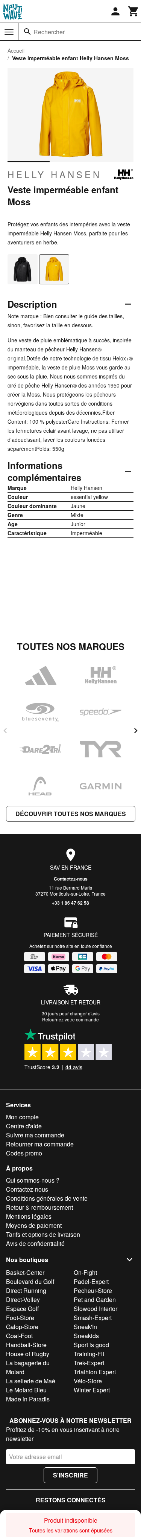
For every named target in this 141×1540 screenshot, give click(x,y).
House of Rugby (27, 1353)
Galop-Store (22, 1326)
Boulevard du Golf (30, 1281)
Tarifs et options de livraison (43, 1234)
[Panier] (133, 11)
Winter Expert (92, 1390)
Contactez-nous (71, 879)
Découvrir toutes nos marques (70, 813)
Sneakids (86, 1335)
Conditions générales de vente (47, 1198)
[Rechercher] (27, 31)
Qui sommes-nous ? (32, 1180)
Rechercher (49, 31)
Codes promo (24, 1153)
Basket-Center (25, 1272)
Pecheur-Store (93, 1290)
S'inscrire (70, 1475)
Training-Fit (89, 1353)
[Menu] (9, 32)
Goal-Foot (19, 1335)
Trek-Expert (89, 1362)
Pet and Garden (95, 1299)
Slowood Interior (95, 1308)
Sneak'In (85, 1326)
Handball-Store (26, 1344)
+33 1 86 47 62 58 (70, 902)
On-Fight (85, 1272)
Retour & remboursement (39, 1207)
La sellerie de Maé (30, 1381)
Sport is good (91, 1344)
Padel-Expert (91, 1281)
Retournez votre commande (70, 1019)
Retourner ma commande (40, 1144)
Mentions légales (29, 1216)
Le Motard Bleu (26, 1390)
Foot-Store (20, 1317)
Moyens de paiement (34, 1225)
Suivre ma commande (35, 1135)
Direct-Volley (23, 1299)
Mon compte (22, 1117)
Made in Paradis (28, 1399)
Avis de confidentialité (35, 1243)
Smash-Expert (93, 1317)
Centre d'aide (24, 1126)
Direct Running (26, 1290)
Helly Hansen (55, 174)
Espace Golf (22, 1308)
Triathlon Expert (95, 1372)
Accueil (16, 50)
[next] (135, 730)
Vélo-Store (88, 1381)
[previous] (5, 730)
